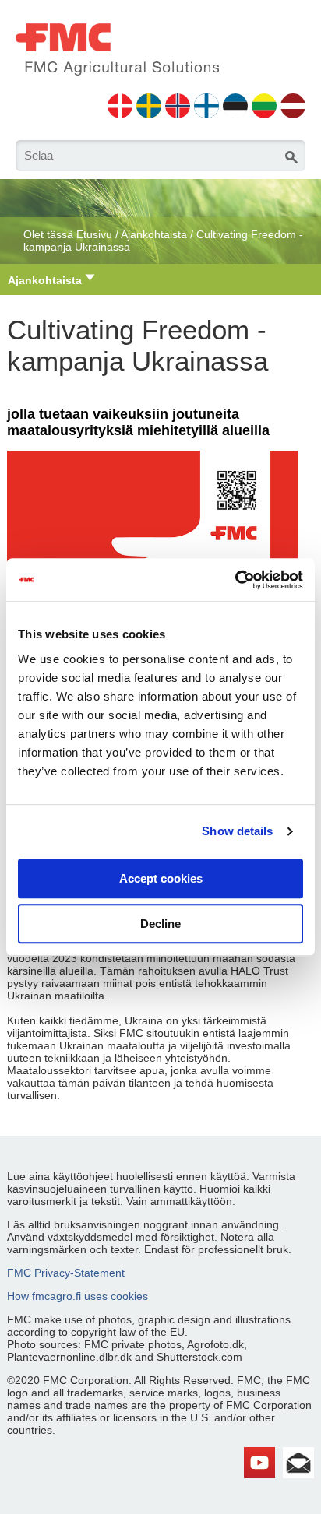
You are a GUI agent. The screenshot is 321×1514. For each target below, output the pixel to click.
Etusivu (94, 234)
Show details (237, 831)
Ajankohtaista (154, 234)
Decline (160, 923)
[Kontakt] (298, 1453)
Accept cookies (161, 878)
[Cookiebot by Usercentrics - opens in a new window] (235, 580)
